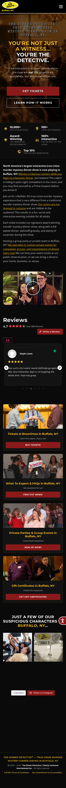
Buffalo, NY (8, 10)
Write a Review (51, 331)
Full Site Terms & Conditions (16, 772)
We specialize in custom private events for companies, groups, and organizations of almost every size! (31, 249)
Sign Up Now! (33, 547)
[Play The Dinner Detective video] (33, 288)
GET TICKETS (33, 91)
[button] (6, 368)
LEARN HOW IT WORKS (33, 102)
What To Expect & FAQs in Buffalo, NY (33, 483)
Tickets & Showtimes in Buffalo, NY (33, 434)
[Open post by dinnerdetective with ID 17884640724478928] (17, 647)
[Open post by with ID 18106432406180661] (48, 647)
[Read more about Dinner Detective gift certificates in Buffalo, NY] (33, 568)
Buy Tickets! (33, 445)
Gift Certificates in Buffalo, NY (33, 585)
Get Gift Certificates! (33, 597)
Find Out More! (33, 494)
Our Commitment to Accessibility (47, 772)
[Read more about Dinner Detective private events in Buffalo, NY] (33, 515)
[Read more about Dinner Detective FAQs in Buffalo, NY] (33, 466)
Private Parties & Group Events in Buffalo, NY (33, 534)
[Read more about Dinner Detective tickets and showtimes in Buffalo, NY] (33, 416)
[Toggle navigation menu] (61, 6)
